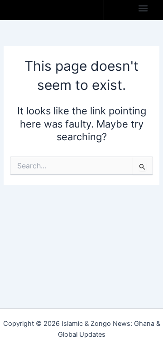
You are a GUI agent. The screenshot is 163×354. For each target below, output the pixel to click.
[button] (142, 7)
